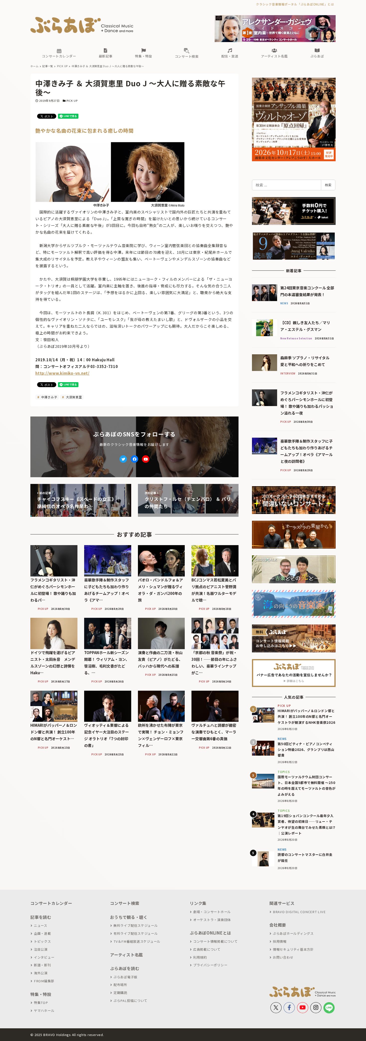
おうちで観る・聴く (129, 917)
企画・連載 (42, 933)
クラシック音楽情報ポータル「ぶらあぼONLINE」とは (295, 4)
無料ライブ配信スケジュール (136, 925)
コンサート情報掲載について (215, 941)
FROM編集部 (44, 981)
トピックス (42, 941)
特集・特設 (40, 994)
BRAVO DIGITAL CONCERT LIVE (299, 911)
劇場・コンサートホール (212, 911)
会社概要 (277, 925)
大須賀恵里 (73, 397)
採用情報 (280, 941)
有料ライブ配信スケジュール (136, 933)
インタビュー (44, 957)
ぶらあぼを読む (124, 968)
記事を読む (40, 917)
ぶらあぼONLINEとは (210, 933)
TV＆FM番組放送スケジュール (137, 941)
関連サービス (282, 903)
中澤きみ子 (48, 397)
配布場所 (120, 984)
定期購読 (120, 992)
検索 (328, 185)
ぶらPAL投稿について (130, 1000)
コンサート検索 (124, 903)
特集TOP (41, 1002)
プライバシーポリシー (210, 965)
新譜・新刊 (42, 965)
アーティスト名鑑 (126, 955)
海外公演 (41, 973)
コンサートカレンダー (51, 903)
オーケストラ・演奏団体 (212, 919)
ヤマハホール (44, 1010)
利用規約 (200, 957)
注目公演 (41, 949)
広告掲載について (207, 949)
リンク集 (198, 903)
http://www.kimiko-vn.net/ (62, 373)
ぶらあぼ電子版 (125, 977)
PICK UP (72, 101)
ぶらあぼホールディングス (293, 933)
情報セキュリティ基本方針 (293, 949)
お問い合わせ (283, 957)
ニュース (40, 925)
